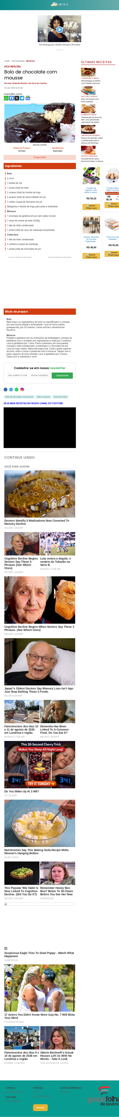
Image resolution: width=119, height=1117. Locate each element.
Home (7, 61)
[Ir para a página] (59, 5)
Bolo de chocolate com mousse (19, 397)
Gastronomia (18, 61)
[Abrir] (2, 5)
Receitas (30, 61)
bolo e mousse (43, 397)
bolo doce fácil (60, 397)
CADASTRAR (62, 375)
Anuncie (40, 1107)
